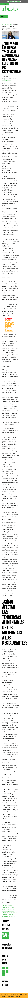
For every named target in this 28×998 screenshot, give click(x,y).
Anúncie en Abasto (10, 1)
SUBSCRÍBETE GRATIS (5, 935)
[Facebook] (3, 974)
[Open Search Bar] (2, 19)
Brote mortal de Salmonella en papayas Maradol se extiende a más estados (10, 914)
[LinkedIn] (7, 968)
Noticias (9, 24)
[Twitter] (3, 968)
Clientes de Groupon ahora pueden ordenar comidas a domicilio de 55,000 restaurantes (9, 326)
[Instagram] (3, 971)
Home (4, 24)
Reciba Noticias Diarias (17, 1)
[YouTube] (7, 971)
